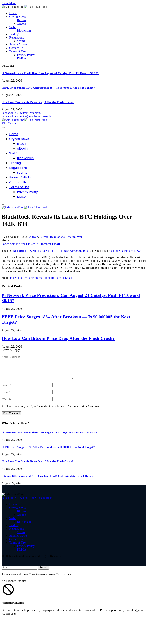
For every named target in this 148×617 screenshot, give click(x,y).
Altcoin (21, 23)
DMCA (21, 58)
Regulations (16, 37)
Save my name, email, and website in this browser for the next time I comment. (54, 406)
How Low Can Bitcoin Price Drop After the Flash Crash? (38, 102)
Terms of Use (17, 51)
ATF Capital (9, 123)
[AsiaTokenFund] (24, 119)
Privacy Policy (26, 54)
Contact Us (16, 48)
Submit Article (18, 44)
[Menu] (3, 127)
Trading (14, 34)
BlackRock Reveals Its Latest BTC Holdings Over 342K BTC (51, 250)
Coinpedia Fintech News (126, 250)
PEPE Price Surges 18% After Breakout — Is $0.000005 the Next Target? (48, 87)
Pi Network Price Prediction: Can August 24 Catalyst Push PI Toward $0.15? (50, 73)
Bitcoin (21, 20)
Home (13, 13)
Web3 (12, 27)
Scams (21, 41)
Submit (43, 567)
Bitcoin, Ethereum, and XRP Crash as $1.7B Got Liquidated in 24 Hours (47, 475)
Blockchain (24, 30)
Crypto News (17, 16)
